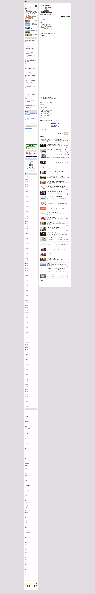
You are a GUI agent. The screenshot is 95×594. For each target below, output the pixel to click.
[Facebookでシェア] (64, 16)
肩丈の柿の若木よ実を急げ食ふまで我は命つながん (31, 68)
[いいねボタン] (41, 117)
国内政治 (42, 120)
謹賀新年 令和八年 (27, 98)
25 (27, 586)
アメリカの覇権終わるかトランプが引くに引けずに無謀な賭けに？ (31, 70)
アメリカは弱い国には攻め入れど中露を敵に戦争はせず (31, 103)
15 (34, 584)
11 (27, 584)
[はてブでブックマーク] (65, 16)
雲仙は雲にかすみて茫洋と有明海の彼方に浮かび (31, 105)
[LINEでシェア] (67, 16)
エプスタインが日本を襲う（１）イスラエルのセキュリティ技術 (31, 76)
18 (27, 585)
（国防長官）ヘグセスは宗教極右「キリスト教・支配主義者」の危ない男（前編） (31, 66)
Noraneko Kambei (33, 121)
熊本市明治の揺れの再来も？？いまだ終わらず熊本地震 (31, 43)
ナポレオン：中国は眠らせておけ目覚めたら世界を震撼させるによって (31, 101)
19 (29, 585)
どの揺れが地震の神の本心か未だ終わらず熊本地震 (31, 48)
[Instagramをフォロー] (55, 126)
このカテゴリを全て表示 (31, 154)
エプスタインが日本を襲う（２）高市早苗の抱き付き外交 (31, 73)
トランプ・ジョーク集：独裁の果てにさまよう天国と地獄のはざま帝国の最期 (31, 53)
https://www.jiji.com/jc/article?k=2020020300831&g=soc (50, 98)
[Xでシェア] (62, 16)
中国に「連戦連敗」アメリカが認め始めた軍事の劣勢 (31, 96)
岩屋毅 (57, 120)
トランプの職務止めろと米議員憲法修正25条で (30, 94)
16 (36, 584)
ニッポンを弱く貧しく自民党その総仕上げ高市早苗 (31, 80)
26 (29, 586)
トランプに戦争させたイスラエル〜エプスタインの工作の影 (31, 78)
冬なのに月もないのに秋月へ (28, 107)
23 (36, 585)
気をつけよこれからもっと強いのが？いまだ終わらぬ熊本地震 (31, 46)
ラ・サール (49, 120)
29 (34, 586)
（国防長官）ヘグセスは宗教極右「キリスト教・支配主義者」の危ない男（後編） (31, 63)
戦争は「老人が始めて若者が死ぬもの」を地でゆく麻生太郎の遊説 (31, 82)
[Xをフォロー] (51, 126)
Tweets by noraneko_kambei (28, 128)
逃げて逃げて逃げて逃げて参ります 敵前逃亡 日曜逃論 (31, 89)
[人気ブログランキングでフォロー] (30, 16)
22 (34, 585)
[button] (69, 16)
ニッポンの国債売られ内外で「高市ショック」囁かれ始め (31, 92)
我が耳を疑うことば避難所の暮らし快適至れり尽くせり (31, 41)
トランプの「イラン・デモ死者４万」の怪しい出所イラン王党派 (31, 56)
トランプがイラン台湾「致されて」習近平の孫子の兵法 (31, 58)
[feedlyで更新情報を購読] (56, 126)
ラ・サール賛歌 (53, 120)
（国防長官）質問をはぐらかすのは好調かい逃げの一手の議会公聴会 (31, 61)
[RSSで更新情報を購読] (58, 126)
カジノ (46, 120)
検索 (25, 4)
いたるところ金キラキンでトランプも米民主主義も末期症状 (31, 50)
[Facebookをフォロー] (53, 126)
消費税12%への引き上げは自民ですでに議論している (31, 87)
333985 (33, 114)
